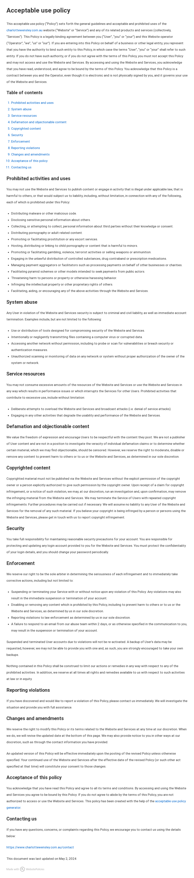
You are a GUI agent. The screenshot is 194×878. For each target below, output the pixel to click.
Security (17, 135)
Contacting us (21, 167)
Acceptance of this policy (29, 161)
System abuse (21, 109)
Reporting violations (25, 148)
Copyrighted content (26, 128)
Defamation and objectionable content (38, 122)
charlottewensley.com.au (24, 30)
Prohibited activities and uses (32, 103)
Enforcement (20, 141)
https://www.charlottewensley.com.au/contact (40, 847)
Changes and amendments (30, 154)
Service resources (24, 116)
